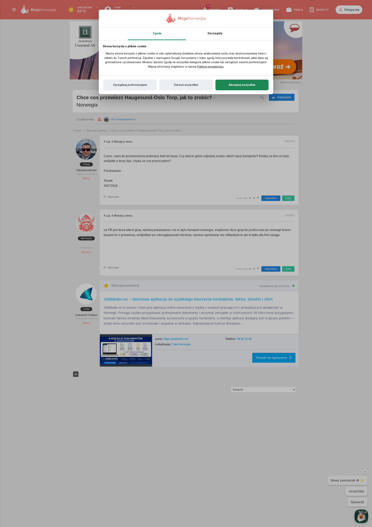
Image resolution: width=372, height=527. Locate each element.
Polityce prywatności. (210, 66)
